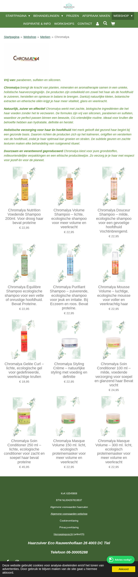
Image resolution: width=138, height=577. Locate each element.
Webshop (29, 37)
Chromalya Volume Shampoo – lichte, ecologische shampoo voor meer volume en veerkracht (69, 218)
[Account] (97, 24)
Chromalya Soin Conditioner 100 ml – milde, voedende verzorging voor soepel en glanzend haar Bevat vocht (114, 374)
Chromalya (62, 37)
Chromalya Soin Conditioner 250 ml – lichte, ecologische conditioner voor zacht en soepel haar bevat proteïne (24, 451)
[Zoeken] (105, 23)
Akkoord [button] (124, 569)
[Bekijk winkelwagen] (112, 24)
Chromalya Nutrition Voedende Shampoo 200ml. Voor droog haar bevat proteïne (24, 216)
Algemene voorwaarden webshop (69, 513)
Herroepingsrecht (63, 534)
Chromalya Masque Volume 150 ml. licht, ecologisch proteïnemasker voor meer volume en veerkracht (69, 451)
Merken (45, 37)
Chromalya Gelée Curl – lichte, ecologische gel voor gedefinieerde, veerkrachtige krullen (24, 370)
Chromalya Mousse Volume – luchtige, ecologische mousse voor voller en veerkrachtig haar (113, 295)
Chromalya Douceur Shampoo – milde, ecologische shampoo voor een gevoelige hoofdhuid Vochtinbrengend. (113, 220)
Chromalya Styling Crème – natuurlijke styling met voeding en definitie (69, 370)
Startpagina (11, 37)
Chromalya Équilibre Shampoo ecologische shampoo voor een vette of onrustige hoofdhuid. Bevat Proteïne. (24, 295)
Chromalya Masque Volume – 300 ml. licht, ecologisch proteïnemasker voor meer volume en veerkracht (113, 451)
